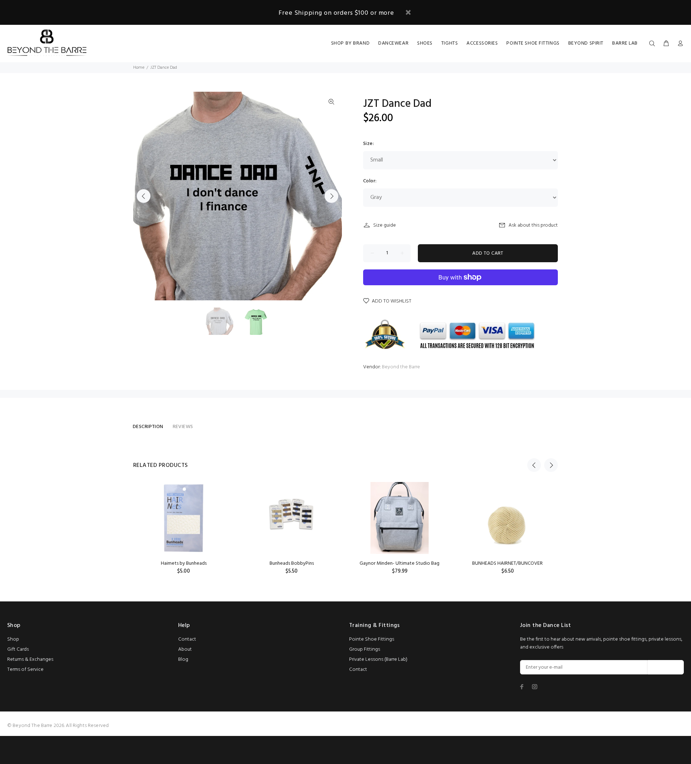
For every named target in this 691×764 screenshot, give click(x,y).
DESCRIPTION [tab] (148, 427)
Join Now (665, 667)
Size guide (384, 225)
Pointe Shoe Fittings (371, 639)
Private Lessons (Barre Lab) (378, 659)
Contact (187, 639)
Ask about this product (533, 225)
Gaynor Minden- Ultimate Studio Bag (399, 563)
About (185, 649)
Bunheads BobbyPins (292, 563)
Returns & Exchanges (30, 659)
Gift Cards (18, 649)
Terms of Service (25, 669)
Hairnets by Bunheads (184, 563)
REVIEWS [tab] (183, 427)
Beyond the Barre (401, 367)
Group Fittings (364, 649)
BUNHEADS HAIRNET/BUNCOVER (507, 563)
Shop (13, 639)
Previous (143, 196)
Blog (183, 659)
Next (331, 196)
